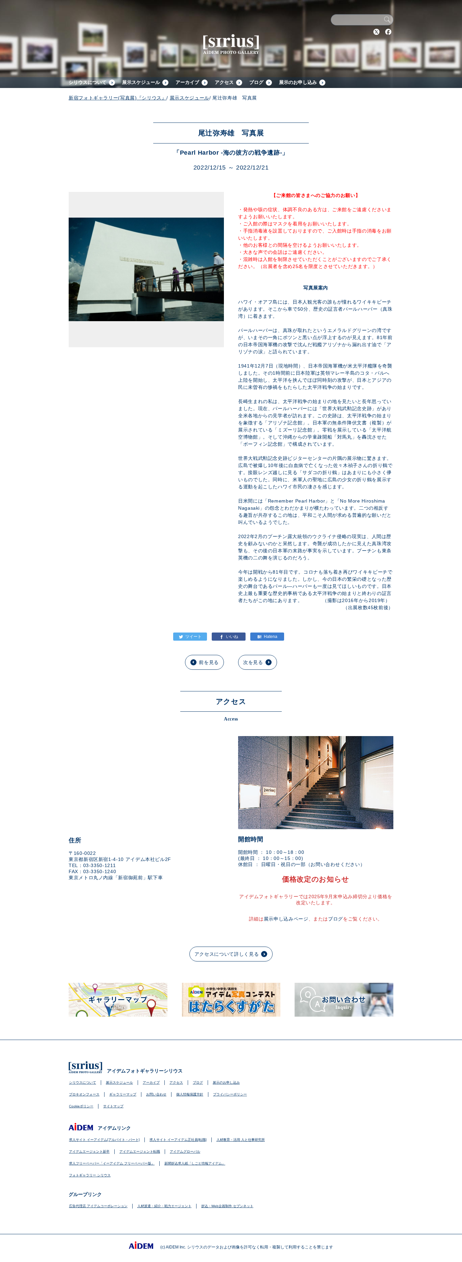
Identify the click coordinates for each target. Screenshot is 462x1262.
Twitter (376, 32)
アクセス (224, 82)
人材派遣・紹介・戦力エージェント (164, 1206)
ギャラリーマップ (122, 1094)
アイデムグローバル (185, 1151)
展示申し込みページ (286, 919)
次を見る (253, 662)
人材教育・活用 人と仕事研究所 (240, 1140)
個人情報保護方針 (189, 1094)
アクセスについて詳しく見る (226, 954)
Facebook (388, 32)
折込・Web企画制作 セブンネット (227, 1206)
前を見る (209, 662)
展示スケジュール (141, 82)
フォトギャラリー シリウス (90, 1175)
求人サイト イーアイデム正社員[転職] (178, 1140)
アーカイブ (187, 82)
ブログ (256, 82)
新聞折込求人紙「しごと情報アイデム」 (194, 1163)
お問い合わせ (156, 1094)
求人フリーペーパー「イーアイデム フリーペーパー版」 (112, 1163)
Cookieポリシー (81, 1106)
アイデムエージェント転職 (139, 1151)
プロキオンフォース (84, 1094)
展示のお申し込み (298, 82)
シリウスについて (88, 82)
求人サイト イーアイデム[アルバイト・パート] (104, 1140)
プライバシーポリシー (230, 1094)
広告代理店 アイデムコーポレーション (98, 1206)
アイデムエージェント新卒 (89, 1151)
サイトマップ (113, 1106)
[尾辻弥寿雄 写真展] (267, 637)
